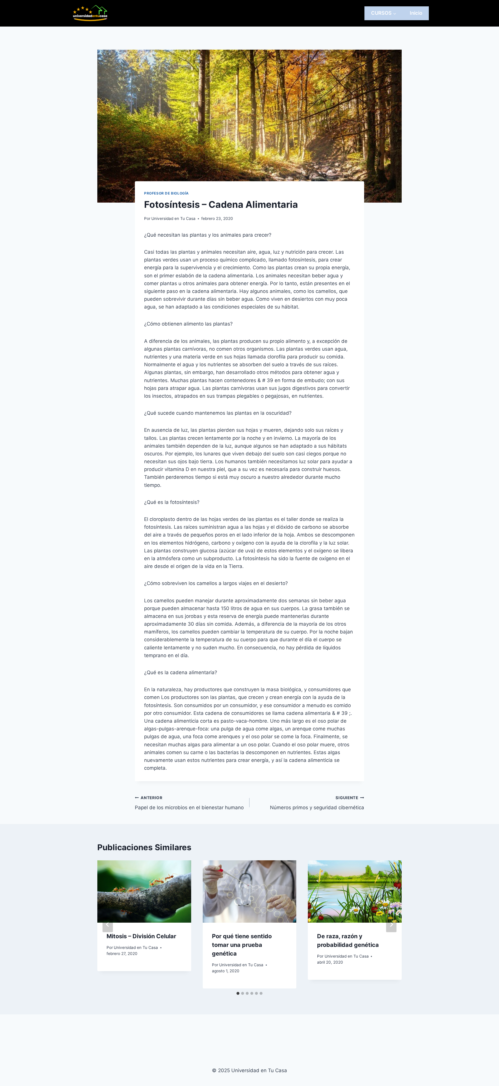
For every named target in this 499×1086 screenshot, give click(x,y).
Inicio (416, 13)
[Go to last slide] (108, 924)
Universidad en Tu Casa (173, 218)
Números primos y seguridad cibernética (317, 803)
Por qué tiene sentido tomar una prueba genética (242, 945)
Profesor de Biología (166, 193)
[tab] (238, 993)
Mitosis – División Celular (141, 936)
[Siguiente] (391, 924)
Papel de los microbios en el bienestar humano (189, 803)
